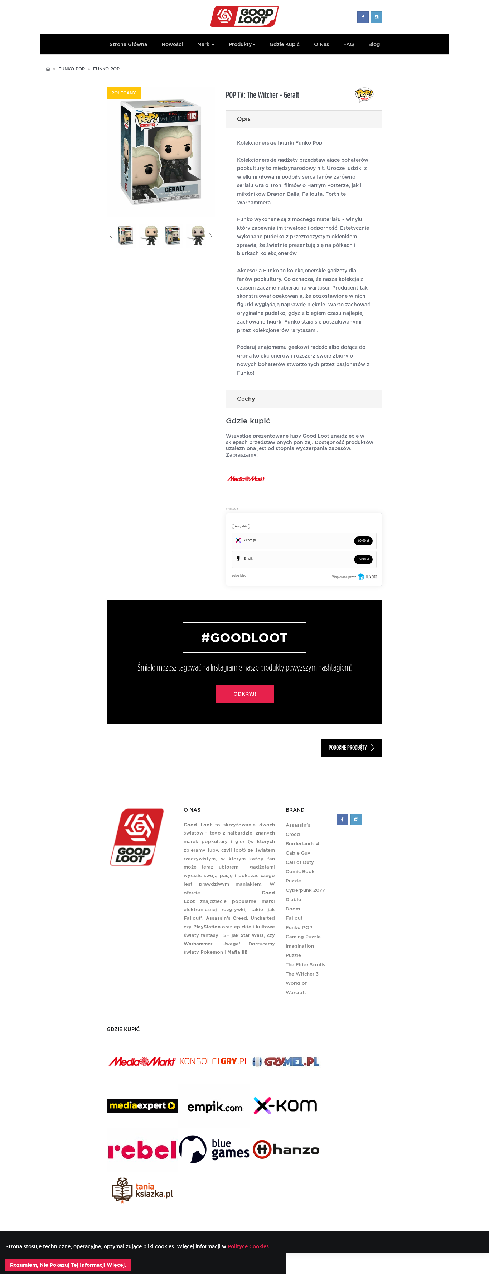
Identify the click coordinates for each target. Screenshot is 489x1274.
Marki (204, 44)
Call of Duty (300, 862)
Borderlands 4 (302, 843)
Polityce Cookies (247, 1246)
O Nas (321, 44)
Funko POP (71, 69)
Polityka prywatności (307, 1263)
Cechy (246, 398)
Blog (374, 44)
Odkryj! (244, 694)
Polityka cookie (355, 1263)
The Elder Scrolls (305, 964)
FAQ (348, 44)
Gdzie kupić (285, 44)
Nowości (172, 44)
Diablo (293, 899)
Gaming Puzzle (303, 936)
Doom (293, 908)
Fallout (294, 918)
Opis (244, 119)
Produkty (240, 44)
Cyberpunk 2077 (305, 890)
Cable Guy (298, 853)
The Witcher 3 (302, 974)
